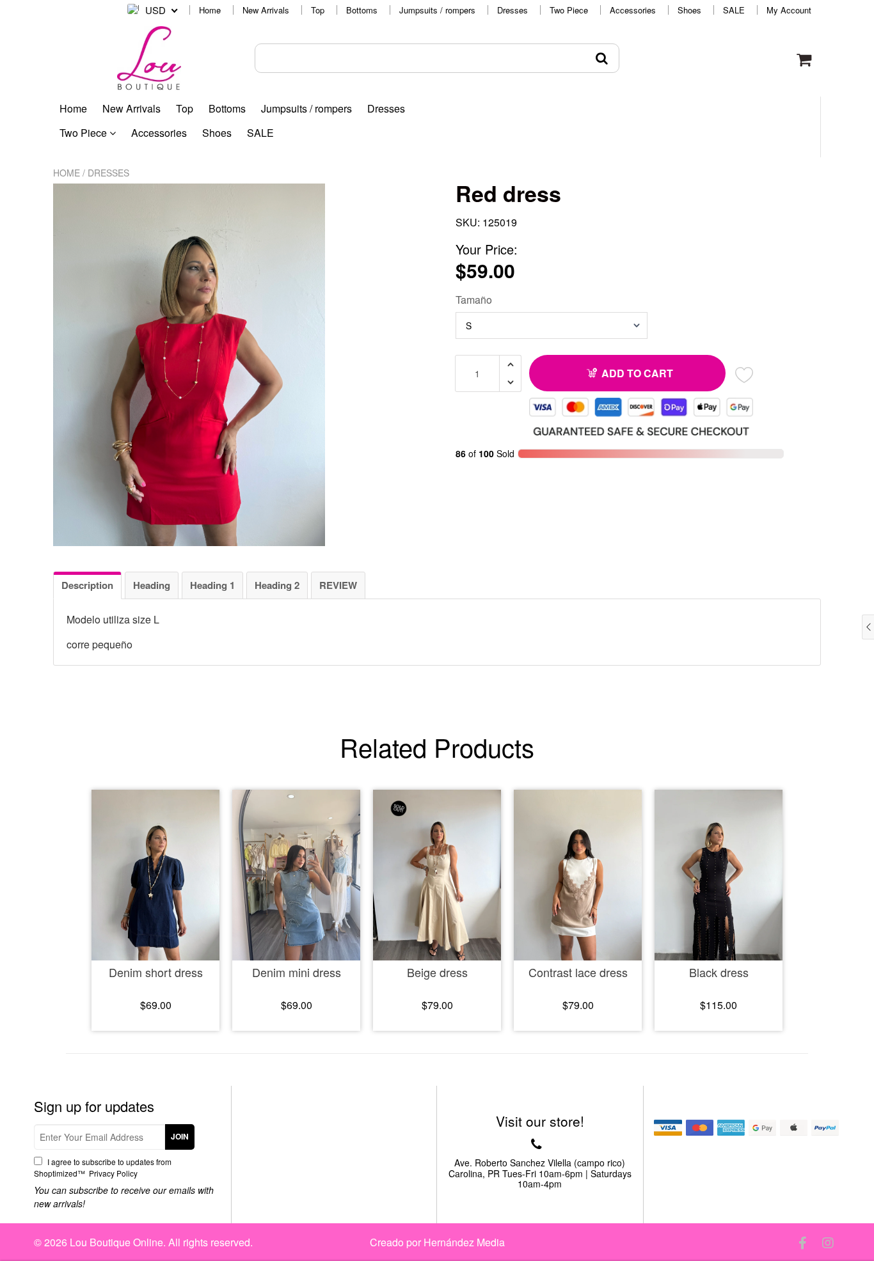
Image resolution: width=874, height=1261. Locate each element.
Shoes (689, 10)
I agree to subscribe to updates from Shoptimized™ (102, 1167)
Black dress (719, 972)
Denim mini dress (296, 972)
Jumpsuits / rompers (437, 10)
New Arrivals (265, 10)
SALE (734, 10)
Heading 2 (277, 585)
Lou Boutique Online (116, 1242)
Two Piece (569, 10)
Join (180, 1136)
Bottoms (361, 10)
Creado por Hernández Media (437, 1242)
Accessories (633, 10)
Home (210, 10)
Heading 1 (212, 585)
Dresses (512, 10)
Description (87, 585)
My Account (789, 10)
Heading (151, 585)
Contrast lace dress (578, 972)
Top (317, 10)
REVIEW (338, 585)
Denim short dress (156, 972)
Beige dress (437, 972)
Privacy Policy (112, 1173)
